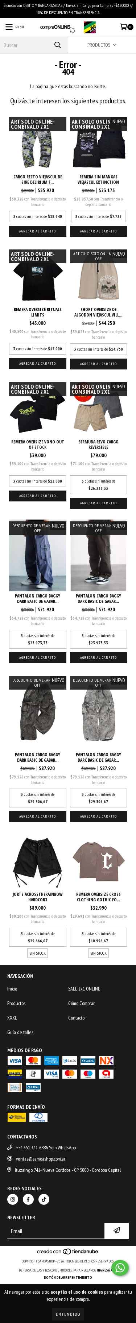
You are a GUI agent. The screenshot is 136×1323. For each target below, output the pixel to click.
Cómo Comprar (81, 1003)
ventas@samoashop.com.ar (40, 1158)
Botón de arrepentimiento (68, 1277)
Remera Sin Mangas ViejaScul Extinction (98, 179)
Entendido (68, 1314)
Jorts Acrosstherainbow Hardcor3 (38, 897)
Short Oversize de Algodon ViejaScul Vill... (98, 312)
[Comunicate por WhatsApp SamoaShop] (120, 1268)
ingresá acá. (107, 1270)
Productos (16, 1003)
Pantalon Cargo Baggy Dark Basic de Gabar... (37, 598)
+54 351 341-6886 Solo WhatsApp (46, 1147)
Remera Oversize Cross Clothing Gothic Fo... (98, 897)
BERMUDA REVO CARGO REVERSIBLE (98, 444)
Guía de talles (20, 1032)
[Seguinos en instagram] (12, 1199)
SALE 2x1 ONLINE (84, 988)
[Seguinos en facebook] (28, 1199)
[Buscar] (57, 45)
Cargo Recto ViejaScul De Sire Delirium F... (37, 179)
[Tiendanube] (68, 1254)
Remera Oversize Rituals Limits (38, 312)
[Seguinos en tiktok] (43, 1199)
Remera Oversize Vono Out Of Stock (37, 444)
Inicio (12, 988)
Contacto (76, 1017)
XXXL (12, 1017)
